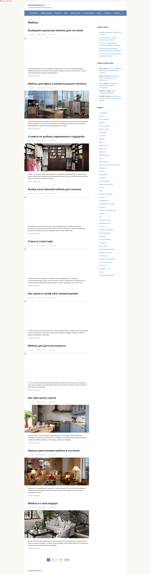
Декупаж (102, 152)
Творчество (33, 13)
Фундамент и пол (104, 269)
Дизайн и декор (46, 13)
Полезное (107, 13)
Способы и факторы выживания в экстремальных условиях (110, 71)
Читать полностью (34, 76)
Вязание (101, 139)
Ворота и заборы (104, 126)
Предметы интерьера (106, 230)
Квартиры (102, 178)
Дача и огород (75, 13)
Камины (102, 171)
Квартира (58, 13)
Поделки (102, 213)
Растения (102, 236)
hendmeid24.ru (36, 5)
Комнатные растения (106, 184)
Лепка (101, 191)
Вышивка (102, 135)
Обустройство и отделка (107, 204)
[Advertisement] (110, 306)
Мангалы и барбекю (105, 194)
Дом (65, 13)
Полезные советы (105, 220)
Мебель (44, 34)
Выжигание (103, 132)
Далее (67, 560)
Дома (101, 158)
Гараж (99, 13)
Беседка (102, 116)
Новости (117, 13)
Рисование (102, 243)
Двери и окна (103, 145)
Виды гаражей (104, 119)
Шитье (101, 272)
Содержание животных (106, 259)
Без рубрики (103, 113)
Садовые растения (105, 252)
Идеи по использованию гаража (109, 165)
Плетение (102, 207)
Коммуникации (88, 13)
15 (61, 560)
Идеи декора (103, 161)
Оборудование (104, 200)
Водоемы (102, 122)
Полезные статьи (104, 223)
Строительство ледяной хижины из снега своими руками (110, 98)
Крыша (101, 187)
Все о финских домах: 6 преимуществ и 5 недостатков (109, 78)
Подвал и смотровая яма (107, 210)
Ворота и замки (104, 129)
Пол (100, 217)
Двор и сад (102, 148)
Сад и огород (103, 246)
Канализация (103, 174)
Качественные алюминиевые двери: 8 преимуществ (108, 85)
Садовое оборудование (107, 249)
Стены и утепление (105, 262)
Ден (100, 83)
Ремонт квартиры (105, 239)
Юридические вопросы (106, 275)
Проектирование (104, 233)
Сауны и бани (103, 256)
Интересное (103, 168)
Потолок (102, 226)
